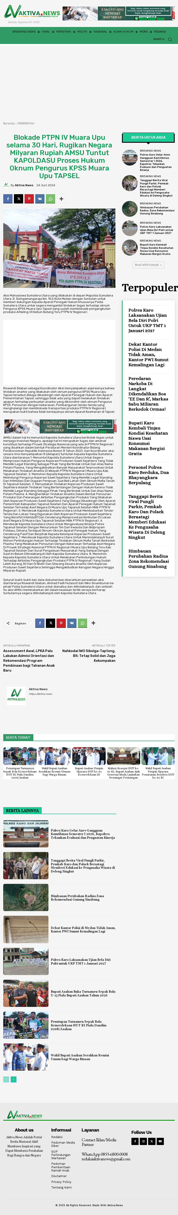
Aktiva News (24, 185)
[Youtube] (160, 1141)
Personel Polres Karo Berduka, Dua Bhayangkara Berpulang (148, 475)
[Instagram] (143, 1141)
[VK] (39, 198)
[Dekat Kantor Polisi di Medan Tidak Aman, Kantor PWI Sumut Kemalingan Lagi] (25, 929)
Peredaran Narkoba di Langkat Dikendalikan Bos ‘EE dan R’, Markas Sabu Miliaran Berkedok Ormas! (148, 394)
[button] (164, 39)
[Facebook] (8, 198)
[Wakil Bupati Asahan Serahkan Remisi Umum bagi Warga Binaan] (54, 756)
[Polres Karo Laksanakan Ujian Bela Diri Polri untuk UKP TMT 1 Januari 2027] (130, 228)
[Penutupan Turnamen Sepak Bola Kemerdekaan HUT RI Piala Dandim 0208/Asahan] (20, 756)
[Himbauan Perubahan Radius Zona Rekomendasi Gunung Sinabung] (130, 209)
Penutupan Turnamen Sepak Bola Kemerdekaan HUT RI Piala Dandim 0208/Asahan (20, 773)
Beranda (9, 123)
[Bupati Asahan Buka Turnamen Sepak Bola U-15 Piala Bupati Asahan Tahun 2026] (25, 993)
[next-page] (13, 1079)
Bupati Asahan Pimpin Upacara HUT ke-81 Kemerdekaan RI (89, 771)
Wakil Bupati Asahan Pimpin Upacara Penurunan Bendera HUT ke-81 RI (158, 773)
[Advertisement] (89, 80)
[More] (61, 198)
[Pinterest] (29, 198)
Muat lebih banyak (147, 265)
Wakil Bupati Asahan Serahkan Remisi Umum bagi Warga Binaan (54, 771)
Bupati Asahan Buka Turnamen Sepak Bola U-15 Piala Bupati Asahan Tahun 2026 (83, 993)
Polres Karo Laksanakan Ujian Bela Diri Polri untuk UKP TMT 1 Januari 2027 (156, 229)
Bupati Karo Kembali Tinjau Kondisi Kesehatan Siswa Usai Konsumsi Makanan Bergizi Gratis (156, 249)
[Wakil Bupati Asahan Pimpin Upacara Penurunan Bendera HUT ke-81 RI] (158, 756)
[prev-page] (6, 1079)
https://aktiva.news (40, 694)
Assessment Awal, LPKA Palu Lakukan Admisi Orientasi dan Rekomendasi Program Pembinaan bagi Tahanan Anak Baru (29, 660)
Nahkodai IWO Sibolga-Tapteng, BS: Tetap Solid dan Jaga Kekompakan (88, 656)
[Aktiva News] (7, 185)
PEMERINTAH (26, 123)
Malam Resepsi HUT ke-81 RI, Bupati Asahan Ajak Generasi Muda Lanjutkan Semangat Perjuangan (123, 773)
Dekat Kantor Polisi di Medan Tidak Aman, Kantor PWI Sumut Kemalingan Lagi (148, 354)
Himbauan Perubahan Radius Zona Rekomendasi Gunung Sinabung (157, 210)
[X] (18, 198)
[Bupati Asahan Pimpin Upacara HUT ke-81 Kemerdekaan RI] (89, 756)
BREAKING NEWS (150, 151)
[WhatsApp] (50, 198)
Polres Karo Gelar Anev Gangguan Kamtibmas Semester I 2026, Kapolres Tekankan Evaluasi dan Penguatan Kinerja (156, 162)
